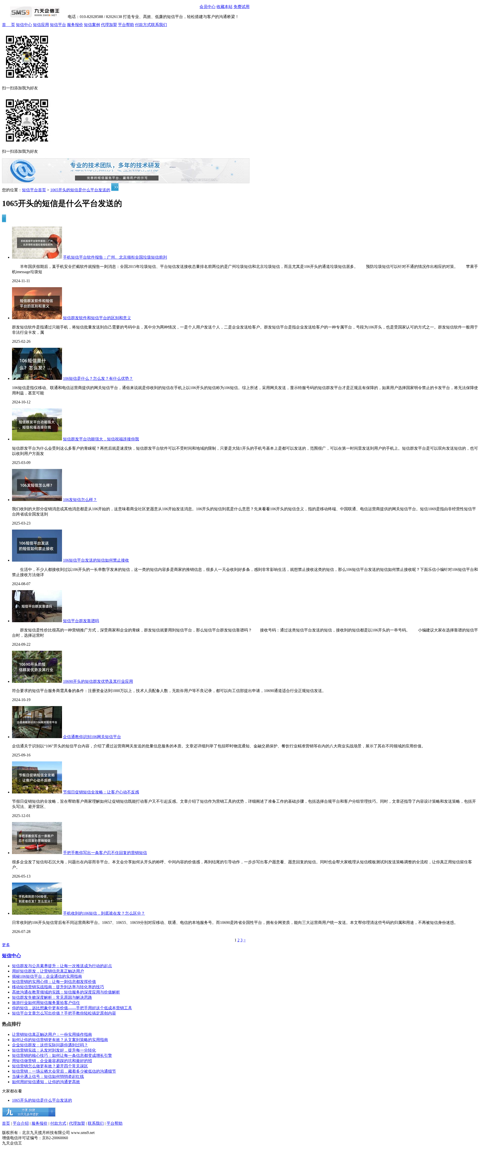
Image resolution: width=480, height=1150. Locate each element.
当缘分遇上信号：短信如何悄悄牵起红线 (48, 1076)
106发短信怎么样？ (80, 500)
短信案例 (92, 25)
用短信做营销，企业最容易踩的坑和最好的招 (52, 1061)
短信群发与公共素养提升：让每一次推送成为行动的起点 (62, 966)
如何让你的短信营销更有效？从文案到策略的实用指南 (60, 1040)
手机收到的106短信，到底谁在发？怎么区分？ (104, 913)
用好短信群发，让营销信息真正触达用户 (48, 971)
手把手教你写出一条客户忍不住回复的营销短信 (105, 853)
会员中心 (208, 7)
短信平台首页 (34, 190)
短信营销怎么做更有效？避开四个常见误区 (50, 1066)
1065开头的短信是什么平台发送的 (80, 190)
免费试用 (242, 7)
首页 (6, 1123)
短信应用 (41, 25)
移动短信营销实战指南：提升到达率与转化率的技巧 (58, 987)
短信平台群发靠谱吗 (81, 621)
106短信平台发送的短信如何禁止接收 (96, 560)
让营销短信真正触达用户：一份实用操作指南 (52, 1034)
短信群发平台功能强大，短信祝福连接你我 (101, 439)
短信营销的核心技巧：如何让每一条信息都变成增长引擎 (62, 1055)
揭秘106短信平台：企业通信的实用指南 (47, 976)
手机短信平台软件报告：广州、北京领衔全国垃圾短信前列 (115, 257)
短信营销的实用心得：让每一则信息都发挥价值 (54, 981)
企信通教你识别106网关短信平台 (92, 737)
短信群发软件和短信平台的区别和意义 (97, 318)
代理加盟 (109, 25)
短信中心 (24, 25)
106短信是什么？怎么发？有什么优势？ (98, 378)
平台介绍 (21, 1123)
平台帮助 (126, 25)
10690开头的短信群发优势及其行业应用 (98, 681)
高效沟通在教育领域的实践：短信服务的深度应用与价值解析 (66, 992)
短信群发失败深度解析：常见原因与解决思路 (52, 997)
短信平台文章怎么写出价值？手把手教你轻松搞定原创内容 (64, 1013)
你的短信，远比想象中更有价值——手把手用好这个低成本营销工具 (72, 1008)
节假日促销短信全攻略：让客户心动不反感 (101, 792)
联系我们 (159, 25)
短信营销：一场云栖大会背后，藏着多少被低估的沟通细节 (64, 1071)
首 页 (8, 25)
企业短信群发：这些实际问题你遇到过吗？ (50, 1045)
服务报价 (75, 25)
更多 (6, 945)
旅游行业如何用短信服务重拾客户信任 (46, 1003)
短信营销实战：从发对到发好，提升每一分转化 (54, 1050)
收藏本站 (224, 7)
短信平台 (58, 25)
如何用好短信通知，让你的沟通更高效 (46, 1082)
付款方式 (143, 25)
